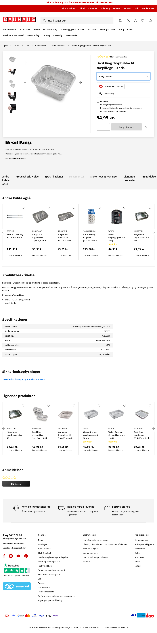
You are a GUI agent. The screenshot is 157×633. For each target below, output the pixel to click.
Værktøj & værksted (13, 35)
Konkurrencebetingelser (49, 574)
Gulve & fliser (10, 29)
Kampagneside (142, 540)
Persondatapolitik (46, 591)
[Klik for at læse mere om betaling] (37, 615)
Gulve (137, 553)
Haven (36, 29)
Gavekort (87, 561)
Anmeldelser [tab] (12, 469)
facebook (4, 556)
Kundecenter (148, 8)
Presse (41, 583)
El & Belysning (50, 29)
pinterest (26, 556)
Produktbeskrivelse (27, 176)
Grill (27, 45)
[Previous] (25, 82)
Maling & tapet (107, 29)
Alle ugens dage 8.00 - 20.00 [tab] (16, 536)
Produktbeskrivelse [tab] (18, 275)
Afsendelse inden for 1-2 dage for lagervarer (82, 513)
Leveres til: (109, 86)
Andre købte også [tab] (16, 198)
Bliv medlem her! (104, 2)
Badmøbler (140, 548)
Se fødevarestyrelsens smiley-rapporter (56, 596)
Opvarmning (33, 35)
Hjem (5, 45)
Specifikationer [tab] (15, 319)
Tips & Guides (68, 8)
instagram (11, 556)
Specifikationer (54, 176)
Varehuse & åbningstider (14, 547)
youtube (18, 556)
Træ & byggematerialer (72, 29)
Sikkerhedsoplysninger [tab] (21, 371)
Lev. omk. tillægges (14, 255)
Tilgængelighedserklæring (50, 600)
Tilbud (82, 8)
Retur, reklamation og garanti (51, 570)
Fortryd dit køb (45, 565)
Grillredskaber (58, 45)
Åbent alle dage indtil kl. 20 (34, 511)
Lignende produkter (130, 178)
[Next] (80, 82)
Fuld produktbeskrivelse (16, 158)
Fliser (137, 561)
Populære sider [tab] (142, 534)
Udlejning (105, 8)
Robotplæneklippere (144, 544)
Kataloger (42, 544)
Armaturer (139, 557)
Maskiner (92, 29)
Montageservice (90, 553)
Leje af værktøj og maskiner (95, 540)
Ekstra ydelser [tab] (89, 534)
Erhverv (116, 8)
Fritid (130, 29)
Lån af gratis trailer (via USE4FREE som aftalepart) (105, 544)
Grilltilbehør (40, 45)
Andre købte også (6, 180)
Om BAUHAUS (44, 587)
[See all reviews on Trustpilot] (17, 568)
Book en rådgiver (90, 548)
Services (128, 8)
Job (136, 8)
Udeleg (46, 35)
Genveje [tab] (42, 534)
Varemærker (72, 35)
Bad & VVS (25, 29)
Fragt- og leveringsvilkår (49, 561)
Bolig (121, 29)
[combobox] (76, 20)
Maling (138, 565)
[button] (16, 484)
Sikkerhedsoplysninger (104, 176)
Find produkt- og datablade (95, 557)
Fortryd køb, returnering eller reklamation (125, 513)
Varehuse (92, 8)
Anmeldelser (149, 176)
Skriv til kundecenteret (13, 543)
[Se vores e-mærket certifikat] (17, 586)
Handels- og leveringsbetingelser (53, 557)
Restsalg (57, 35)
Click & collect (44, 553)
